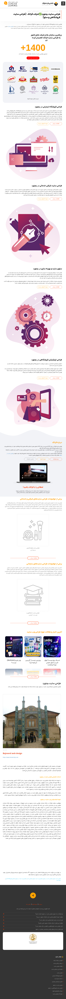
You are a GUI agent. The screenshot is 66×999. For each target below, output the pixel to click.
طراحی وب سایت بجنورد (37, 878)
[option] (32, 721)
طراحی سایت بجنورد (57, 878)
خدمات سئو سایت (58, 978)
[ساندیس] (44, 79)
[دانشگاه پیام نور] (22, 90)
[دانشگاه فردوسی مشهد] (11, 90)
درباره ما (40, 904)
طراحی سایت (10, 26)
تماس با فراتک (30, 459)
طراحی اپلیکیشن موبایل (57, 981)
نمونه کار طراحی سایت (57, 994)
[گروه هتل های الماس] (44, 69)
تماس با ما (28, 904)
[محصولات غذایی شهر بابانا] (55, 79)
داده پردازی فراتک (54, 11)
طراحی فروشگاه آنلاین (10, 878)
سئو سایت (58, 880)
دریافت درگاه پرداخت (57, 963)
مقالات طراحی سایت (58, 966)
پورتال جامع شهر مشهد (57, 991)
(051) (12, 4)
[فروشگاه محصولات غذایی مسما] (33, 79)
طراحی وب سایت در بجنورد (20, 878)
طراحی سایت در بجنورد (47, 878)
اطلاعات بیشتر (56, 123)
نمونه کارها (43, 459)
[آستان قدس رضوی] (55, 90)
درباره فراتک (56, 459)
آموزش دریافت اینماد (57, 960)
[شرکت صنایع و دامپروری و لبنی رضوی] (11, 79)
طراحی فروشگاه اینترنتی (57, 975)
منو (63, 4)
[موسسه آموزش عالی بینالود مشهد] (33, 90)
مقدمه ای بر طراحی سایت (56, 969)
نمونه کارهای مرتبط (43, 123)
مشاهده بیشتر (33, 558)
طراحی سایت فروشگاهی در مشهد (55, 988)
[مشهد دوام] (22, 69)
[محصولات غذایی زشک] (22, 79)
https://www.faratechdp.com (10, 757)
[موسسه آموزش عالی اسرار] (44, 90)
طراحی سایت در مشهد (57, 985)
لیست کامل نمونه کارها (33, 99)
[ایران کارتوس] (11, 69)
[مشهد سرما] (33, 69)
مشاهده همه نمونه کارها (33, 58)
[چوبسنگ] (55, 69)
